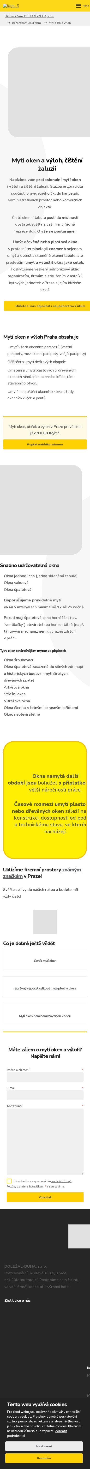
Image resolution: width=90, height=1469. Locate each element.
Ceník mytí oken (45, 961)
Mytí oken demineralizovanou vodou (45, 1016)
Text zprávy (45, 1106)
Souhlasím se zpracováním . (43, 1181)
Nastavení (44, 1446)
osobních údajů (61, 1181)
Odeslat (45, 1197)
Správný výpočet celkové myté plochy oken (45, 988)
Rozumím (44, 1458)
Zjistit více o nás (17, 1300)
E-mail (45, 1088)
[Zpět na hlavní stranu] (12, 6)
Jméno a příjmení (45, 1070)
